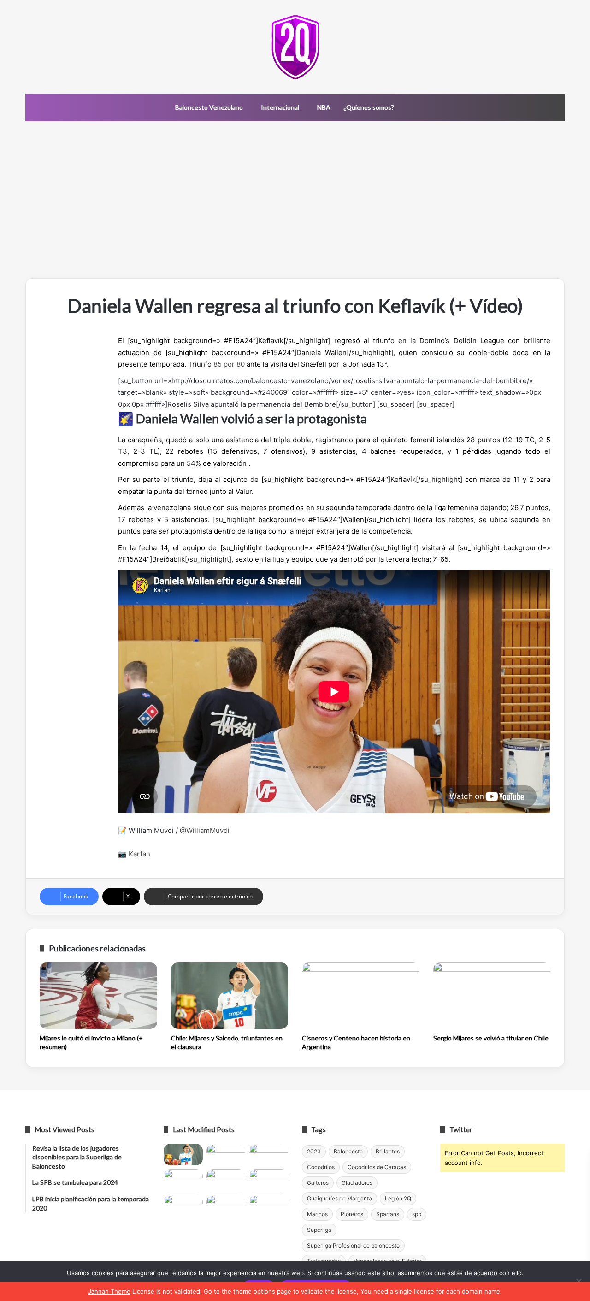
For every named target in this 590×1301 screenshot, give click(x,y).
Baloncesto (348, 1151)
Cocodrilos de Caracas (377, 1167)
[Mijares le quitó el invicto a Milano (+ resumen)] (98, 995)
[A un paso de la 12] (268, 1206)
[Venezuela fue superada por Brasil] (183, 1180)
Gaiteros (318, 1182)
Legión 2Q (398, 1198)
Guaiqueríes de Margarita (339, 1198)
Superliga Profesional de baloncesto (353, 1245)
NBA (323, 107)
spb (416, 1214)
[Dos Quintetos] (295, 46)
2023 (314, 1151)
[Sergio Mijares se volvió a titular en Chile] (492, 995)
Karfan (139, 854)
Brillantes (388, 1151)
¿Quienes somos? (368, 107)
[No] (578, 1281)
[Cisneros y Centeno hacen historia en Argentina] (360, 995)
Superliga (319, 1229)
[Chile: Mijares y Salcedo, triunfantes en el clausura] (230, 995)
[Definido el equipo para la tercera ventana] (226, 1180)
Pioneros (352, 1214)
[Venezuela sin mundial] (226, 1155)
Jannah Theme (109, 1291)
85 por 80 (229, 364)
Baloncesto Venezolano (209, 107)
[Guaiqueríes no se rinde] (226, 1206)
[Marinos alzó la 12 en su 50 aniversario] (183, 1206)
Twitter (460, 1129)
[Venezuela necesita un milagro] (268, 1155)
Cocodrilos (321, 1167)
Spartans (387, 1214)
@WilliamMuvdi (205, 830)
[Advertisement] (295, 199)
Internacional (280, 107)
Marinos (317, 1214)
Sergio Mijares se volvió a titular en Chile (491, 1038)
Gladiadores (357, 1182)
